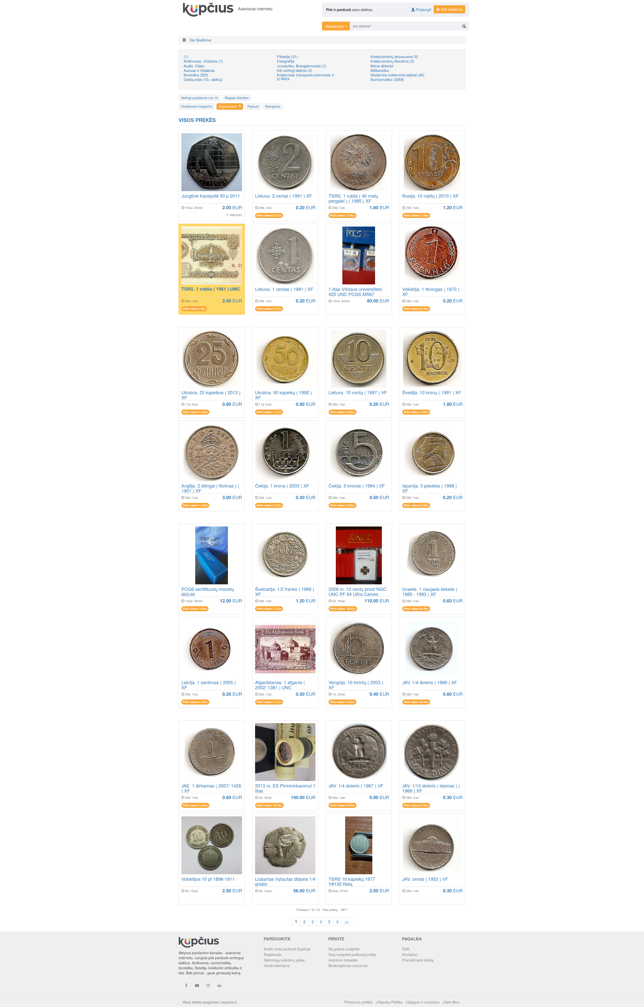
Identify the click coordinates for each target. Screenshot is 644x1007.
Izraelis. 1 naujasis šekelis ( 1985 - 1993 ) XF (429, 592)
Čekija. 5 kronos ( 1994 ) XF (357, 486)
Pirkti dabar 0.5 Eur (342, 505)
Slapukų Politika (390, 1001)
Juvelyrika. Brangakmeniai (301, 65)
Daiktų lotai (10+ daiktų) (203, 79)
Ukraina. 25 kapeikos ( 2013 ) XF (210, 395)
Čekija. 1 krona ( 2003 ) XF (282, 486)
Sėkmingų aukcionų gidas (284, 959)
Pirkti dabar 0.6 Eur (416, 608)
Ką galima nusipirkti (344, 948)
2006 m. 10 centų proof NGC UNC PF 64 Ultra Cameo (357, 592)
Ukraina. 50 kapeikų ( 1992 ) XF (283, 395)
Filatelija (287, 56)
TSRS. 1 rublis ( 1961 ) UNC (210, 289)
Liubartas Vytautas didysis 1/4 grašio (285, 882)
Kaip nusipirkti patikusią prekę (352, 954)
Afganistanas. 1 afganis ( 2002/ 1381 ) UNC (280, 685)
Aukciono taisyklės (343, 959)
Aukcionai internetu (255, 9)
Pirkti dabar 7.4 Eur (195, 505)
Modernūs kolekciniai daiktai (397, 74)
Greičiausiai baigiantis (196, 106)
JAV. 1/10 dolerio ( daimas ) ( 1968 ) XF (431, 788)
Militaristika (380, 70)
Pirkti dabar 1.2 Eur (416, 215)
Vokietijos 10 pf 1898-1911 (208, 879)
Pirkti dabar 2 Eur (194, 309)
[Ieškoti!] (464, 26)
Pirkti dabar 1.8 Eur (342, 215)
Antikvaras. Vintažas (203, 61)
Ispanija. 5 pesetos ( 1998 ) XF (429, 488)
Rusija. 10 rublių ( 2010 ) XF (430, 196)
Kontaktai (409, 954)
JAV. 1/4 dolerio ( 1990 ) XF (429, 682)
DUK (406, 948)
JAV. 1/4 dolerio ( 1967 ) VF (356, 786)
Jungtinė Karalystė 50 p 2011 (210, 196)
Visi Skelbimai (200, 39)
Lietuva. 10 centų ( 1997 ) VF (358, 393)
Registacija (272, 954)
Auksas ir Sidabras (199, 70)
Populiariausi (228, 106)
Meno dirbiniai (382, 65)
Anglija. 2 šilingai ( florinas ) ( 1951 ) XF (210, 488)
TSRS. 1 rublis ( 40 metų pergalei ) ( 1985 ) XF (353, 198)
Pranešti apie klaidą (417, 959)
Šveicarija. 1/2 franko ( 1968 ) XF (284, 592)
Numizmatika (387, 79)
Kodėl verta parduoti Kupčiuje (287, 948)
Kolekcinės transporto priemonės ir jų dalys (305, 76)
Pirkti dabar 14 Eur (195, 608)
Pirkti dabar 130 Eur (343, 608)
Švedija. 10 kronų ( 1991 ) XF (431, 393)
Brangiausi (272, 106)
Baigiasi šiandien (237, 98)
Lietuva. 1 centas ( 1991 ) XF (284, 289)
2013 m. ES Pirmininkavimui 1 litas (285, 788)
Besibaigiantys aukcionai (348, 965)
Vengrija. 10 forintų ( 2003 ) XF (356, 685)
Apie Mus (451, 1001)
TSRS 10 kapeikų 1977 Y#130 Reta (352, 882)
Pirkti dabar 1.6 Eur (269, 412)
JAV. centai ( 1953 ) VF (425, 879)
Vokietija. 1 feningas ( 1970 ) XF (430, 292)
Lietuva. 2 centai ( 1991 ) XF (283, 196)
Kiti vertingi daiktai (294, 70)
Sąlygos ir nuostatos (423, 1001)
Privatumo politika (358, 1001)
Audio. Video (194, 65)
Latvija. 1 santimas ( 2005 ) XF (208, 685)
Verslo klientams (277, 965)
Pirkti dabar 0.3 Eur (269, 505)
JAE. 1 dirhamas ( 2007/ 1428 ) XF (211, 788)
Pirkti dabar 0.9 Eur (342, 805)
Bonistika (196, 74)
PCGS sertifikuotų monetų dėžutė (207, 592)
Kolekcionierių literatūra (392, 61)
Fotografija (285, 61)
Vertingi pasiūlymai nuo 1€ (199, 98)
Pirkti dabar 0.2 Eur (269, 215)
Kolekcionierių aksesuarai (394, 56)
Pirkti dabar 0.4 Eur (342, 702)
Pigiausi (253, 106)
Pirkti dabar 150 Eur (269, 805)
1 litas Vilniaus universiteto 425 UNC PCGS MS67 (355, 292)
